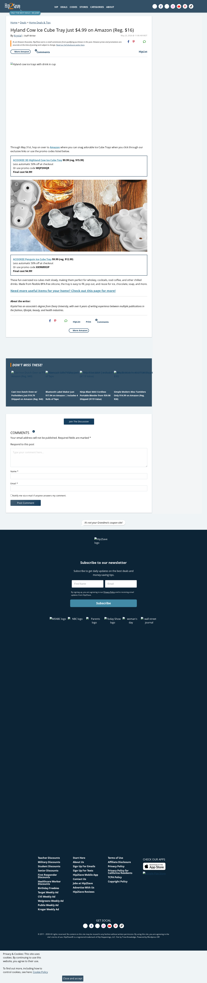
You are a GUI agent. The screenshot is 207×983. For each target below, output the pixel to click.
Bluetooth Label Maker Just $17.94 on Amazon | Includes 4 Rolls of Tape (62, 395)
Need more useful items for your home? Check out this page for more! (63, 291)
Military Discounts (49, 862)
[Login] (199, 6)
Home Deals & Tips (40, 22)
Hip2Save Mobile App (85, 875)
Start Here (79, 858)
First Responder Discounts (47, 876)
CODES (73, 6)
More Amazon (21, 51)
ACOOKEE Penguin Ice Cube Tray (32, 259)
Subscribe (103, 603)
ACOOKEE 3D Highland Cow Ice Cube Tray (37, 160)
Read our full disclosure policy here (70, 45)
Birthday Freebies (48, 888)
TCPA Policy (115, 877)
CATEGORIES (97, 6)
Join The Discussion (79, 421)
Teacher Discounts (49, 858)
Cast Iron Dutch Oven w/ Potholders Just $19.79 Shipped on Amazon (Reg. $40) (27, 395)
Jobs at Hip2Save (83, 883)
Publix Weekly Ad (48, 905)
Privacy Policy (116, 866)
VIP (56, 6)
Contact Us (79, 879)
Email (14, 483)
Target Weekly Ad (48, 892)
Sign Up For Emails (84, 866)
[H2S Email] (139, 41)
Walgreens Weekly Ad (50, 901)
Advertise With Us (83, 887)
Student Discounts (49, 866)
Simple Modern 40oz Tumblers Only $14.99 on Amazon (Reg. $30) (130, 395)
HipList (143, 51)
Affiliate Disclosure (119, 862)
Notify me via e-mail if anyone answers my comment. (39, 495)
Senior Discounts (48, 870)
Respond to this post (22, 444)
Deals (23, 22)
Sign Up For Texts (83, 870)
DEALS (63, 6)
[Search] (117, 7)
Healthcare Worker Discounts (49, 882)
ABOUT (110, 6)
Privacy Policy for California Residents (120, 871)
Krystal (18, 35)
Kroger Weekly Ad (48, 909)
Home (13, 22)
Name (14, 471)
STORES (84, 6)
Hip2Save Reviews (83, 892)
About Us (78, 862)
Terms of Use (115, 858)
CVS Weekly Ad (46, 896)
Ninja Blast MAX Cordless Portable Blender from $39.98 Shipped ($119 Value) (95, 395)
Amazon (55, 147)
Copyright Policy (117, 881)
